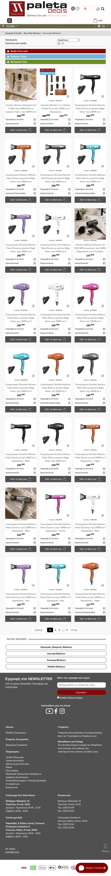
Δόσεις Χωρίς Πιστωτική (17, 764)
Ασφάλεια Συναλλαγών (17, 777)
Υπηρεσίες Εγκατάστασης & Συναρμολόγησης (80, 732)
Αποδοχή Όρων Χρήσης (71, 697)
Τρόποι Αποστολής (15, 760)
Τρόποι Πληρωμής (15, 757)
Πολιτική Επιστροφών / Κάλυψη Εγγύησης (26, 780)
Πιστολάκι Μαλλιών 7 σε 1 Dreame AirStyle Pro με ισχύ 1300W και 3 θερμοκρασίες (55, 108)
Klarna (9, 767)
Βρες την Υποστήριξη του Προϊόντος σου (77, 736)
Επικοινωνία (12, 787)
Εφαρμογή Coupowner (16, 745)
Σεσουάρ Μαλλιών (52, 33)
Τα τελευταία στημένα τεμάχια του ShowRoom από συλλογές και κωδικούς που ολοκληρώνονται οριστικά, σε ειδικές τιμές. (80, 746)
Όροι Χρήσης (12, 770)
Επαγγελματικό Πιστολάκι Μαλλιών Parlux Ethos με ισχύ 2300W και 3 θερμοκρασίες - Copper (90, 597)
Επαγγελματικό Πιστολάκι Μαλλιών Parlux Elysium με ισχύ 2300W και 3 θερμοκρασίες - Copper (90, 457)
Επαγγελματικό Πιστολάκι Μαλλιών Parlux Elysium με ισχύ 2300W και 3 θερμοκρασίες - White (90, 527)
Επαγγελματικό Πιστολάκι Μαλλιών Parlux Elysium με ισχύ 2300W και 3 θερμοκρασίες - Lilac (21, 597)
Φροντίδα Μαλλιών (32, 33)
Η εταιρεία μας (13, 784)
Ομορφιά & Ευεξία (13, 33)
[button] (102, 8)
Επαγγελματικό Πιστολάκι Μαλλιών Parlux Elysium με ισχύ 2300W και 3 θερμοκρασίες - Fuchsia (55, 527)
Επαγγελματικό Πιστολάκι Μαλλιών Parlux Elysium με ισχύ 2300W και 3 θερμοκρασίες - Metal (21, 527)
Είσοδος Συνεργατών (16, 732)
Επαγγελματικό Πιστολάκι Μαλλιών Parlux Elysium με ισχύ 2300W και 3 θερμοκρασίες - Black (21, 457)
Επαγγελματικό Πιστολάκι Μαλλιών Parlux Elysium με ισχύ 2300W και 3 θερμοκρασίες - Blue (55, 597)
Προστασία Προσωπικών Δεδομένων (23, 774)
